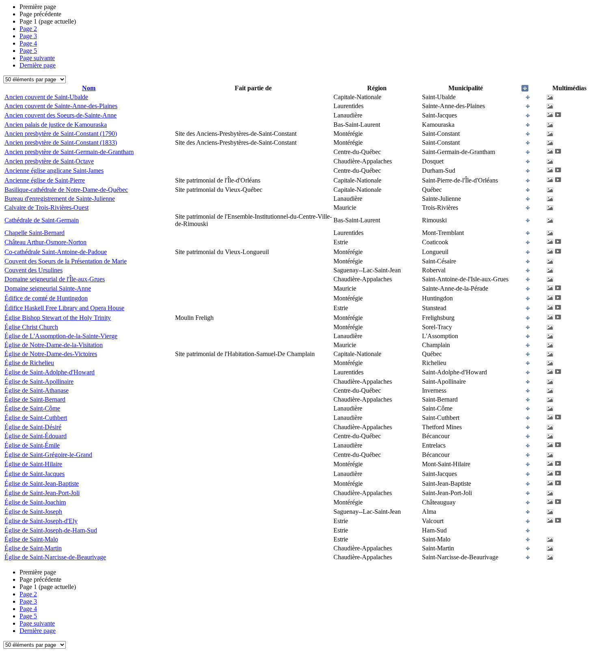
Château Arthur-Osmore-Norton (45, 242)
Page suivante (37, 57)
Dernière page (37, 65)
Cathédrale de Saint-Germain (41, 220)
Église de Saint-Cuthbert (35, 417)
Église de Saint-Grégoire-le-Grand (48, 454)
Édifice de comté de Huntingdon (46, 298)
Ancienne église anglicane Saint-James (54, 170)
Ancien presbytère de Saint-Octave (49, 161)
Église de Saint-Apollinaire (39, 381)
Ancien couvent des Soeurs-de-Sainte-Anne (60, 115)
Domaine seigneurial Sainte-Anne (47, 288)
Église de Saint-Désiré (32, 427)
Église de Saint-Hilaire (33, 464)
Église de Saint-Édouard (35, 435)
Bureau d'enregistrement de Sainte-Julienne (59, 198)
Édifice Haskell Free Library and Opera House (64, 307)
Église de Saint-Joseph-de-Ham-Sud (50, 530)
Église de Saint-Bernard (34, 399)
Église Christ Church (31, 327)
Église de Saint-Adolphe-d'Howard (49, 372)
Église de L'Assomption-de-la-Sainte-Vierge (60, 336)
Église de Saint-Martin (33, 548)
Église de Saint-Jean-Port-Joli (42, 492)
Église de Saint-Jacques (34, 473)
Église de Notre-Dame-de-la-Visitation (53, 344)
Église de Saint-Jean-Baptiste (41, 483)
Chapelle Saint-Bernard (34, 232)
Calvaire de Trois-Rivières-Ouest (46, 207)
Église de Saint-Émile (32, 445)
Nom (88, 88)
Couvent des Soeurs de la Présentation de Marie (65, 261)
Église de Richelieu (29, 362)
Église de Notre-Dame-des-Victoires (50, 353)
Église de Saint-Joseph (33, 511)
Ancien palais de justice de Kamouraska (55, 124)
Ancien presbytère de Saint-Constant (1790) (60, 133)
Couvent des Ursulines (33, 270)
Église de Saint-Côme (32, 408)
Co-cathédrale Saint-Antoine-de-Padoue (55, 251)
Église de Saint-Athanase (36, 390)
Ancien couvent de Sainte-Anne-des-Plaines (60, 105)
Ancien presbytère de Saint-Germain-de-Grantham (69, 151)
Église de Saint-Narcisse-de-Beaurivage (55, 557)
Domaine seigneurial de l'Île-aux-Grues (54, 279)
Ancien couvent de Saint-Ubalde (46, 96)
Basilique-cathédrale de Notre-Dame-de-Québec (66, 189)
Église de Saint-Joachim (35, 502)
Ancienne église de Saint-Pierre (44, 180)
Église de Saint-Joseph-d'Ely (41, 520)
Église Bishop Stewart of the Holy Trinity (57, 317)
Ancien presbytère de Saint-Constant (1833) (60, 142)
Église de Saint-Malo (31, 539)
